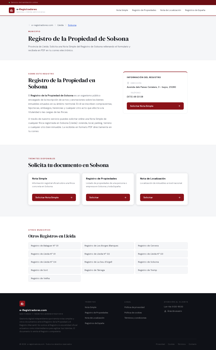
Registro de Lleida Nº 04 (43, 262)
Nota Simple (122, 10)
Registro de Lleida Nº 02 (97, 254)
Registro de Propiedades (144, 10)
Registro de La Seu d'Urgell (98, 262)
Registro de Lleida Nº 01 (43, 254)
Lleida (61, 25)
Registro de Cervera (148, 245)
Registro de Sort (39, 270)
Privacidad (160, 344)
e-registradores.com (42, 25)
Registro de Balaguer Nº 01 (44, 245)
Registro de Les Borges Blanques (101, 245)
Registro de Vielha (40, 278)
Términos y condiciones (135, 318)
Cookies (171, 344)
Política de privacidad (134, 307)
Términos (182, 344)
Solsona (72, 25)
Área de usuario (174, 311)
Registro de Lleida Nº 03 (150, 254)
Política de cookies (133, 312)
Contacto (193, 344)
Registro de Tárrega (95, 270)
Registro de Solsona (148, 262)
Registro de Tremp (147, 270)
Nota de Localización (170, 10)
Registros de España (195, 10)
